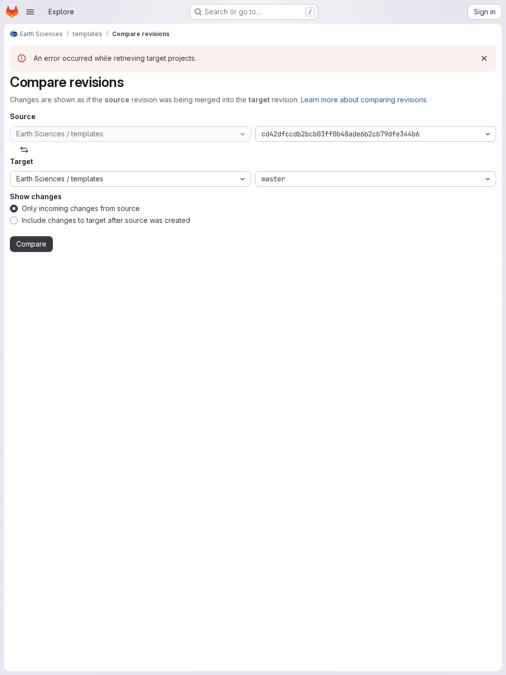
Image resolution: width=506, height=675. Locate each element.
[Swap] (24, 150)
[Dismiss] (484, 58)
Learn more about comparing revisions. (364, 99)
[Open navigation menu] (30, 12)
